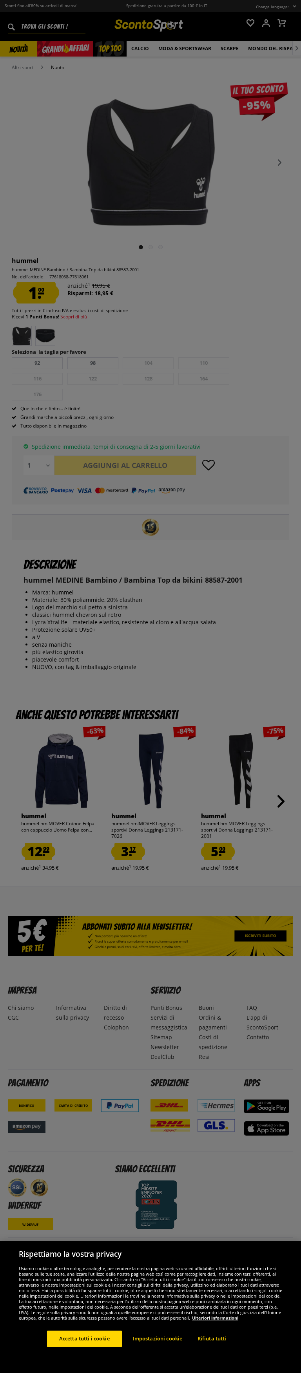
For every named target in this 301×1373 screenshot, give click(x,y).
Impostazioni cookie (157, 1338)
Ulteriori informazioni (215, 1318)
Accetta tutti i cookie (84, 1338)
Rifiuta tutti (212, 1338)
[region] (150, 1307)
